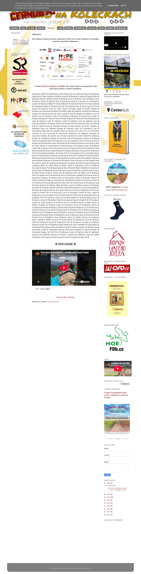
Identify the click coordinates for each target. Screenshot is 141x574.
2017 (108, 512)
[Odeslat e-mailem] (41, 289)
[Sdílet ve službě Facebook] (47, 289)
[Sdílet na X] (45, 289)
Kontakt (110, 28)
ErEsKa (68, 28)
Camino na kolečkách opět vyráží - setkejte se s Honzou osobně (116, 395)
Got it (123, 6)
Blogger (88, 568)
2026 (108, 483)
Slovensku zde (120, 189)
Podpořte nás (80, 28)
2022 (108, 497)
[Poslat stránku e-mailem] (36, 289)
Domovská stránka (65, 297)
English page (121, 28)
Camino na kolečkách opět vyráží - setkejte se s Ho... (118, 489)
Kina (23, 28)
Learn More (113, 6)
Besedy (41, 28)
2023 (108, 494)
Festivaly (92, 28)
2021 (108, 500)
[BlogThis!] (43, 289)
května (110, 485)
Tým (60, 28)
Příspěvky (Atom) (53, 302)
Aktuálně (14, 28)
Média (101, 28)
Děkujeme (51, 28)
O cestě (31, 28)
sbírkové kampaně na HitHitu (53, 86)
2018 (108, 509)
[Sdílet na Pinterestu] (49, 289)
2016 (108, 514)
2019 (108, 506)
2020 (108, 503)
